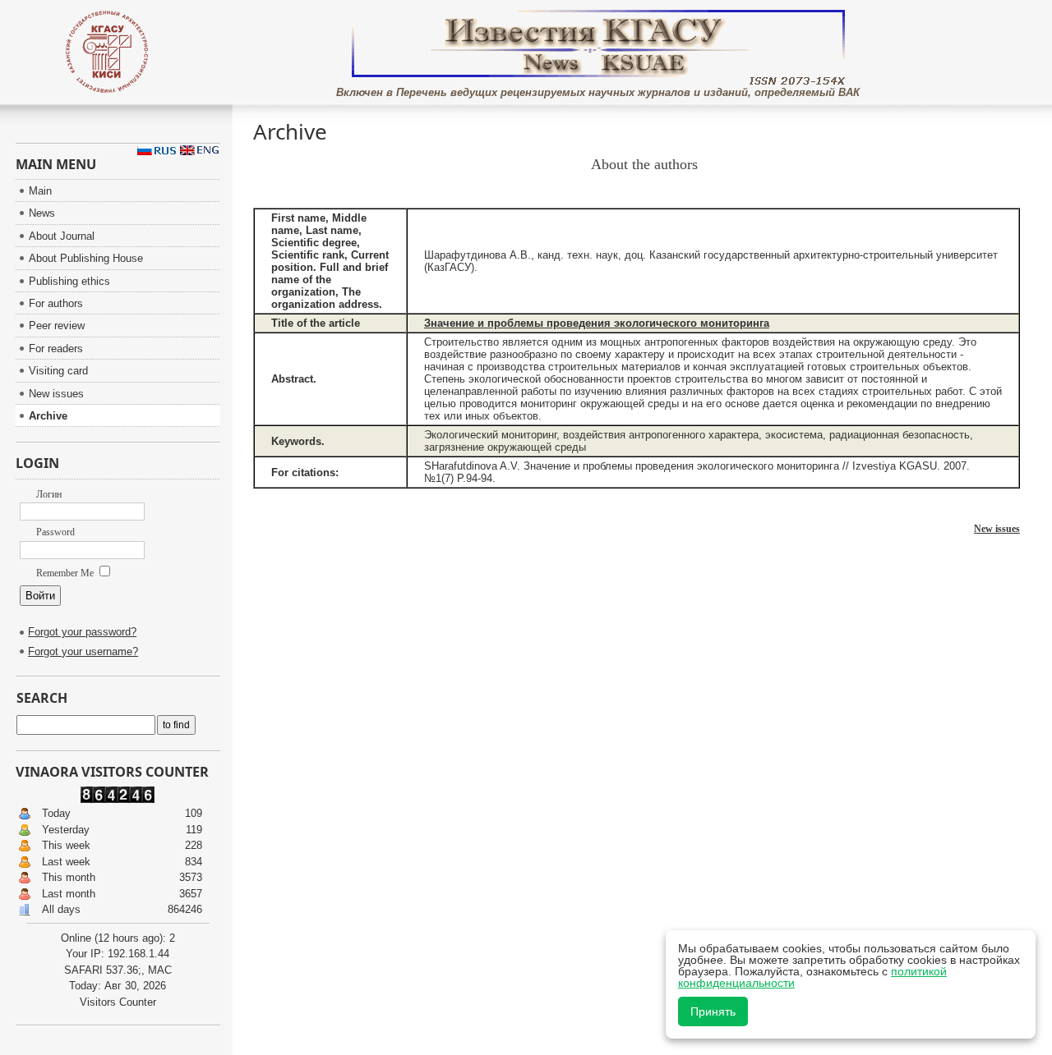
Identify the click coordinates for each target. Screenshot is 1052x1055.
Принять (713, 1011)
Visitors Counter (118, 1002)
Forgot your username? (83, 651)
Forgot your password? (82, 632)
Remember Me (66, 573)
